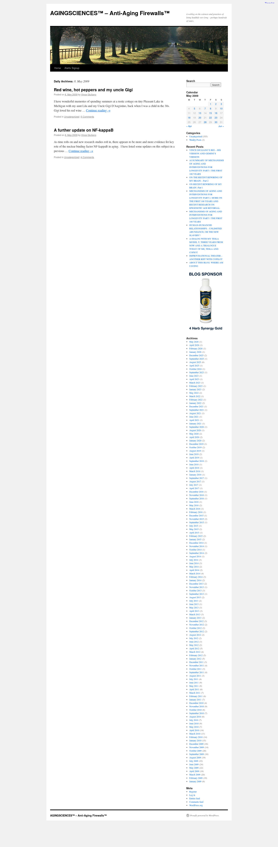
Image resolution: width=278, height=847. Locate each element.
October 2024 (195, 368)
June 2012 (194, 641)
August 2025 (195, 362)
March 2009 (194, 774)
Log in (192, 794)
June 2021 (194, 416)
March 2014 (194, 573)
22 (210, 117)
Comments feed (196, 801)
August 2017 (195, 481)
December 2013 (196, 583)
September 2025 (196, 358)
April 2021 (194, 420)
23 (216, 117)
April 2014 (194, 569)
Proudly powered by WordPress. (204, 815)
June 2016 (194, 501)
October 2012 (195, 627)
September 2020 (196, 426)
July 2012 (193, 638)
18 (189, 117)
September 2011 (196, 672)
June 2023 (194, 375)
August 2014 (195, 556)
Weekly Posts (195, 139)
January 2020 (195, 440)
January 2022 (195, 402)
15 (210, 113)
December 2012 (196, 621)
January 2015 (195, 539)
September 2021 (196, 409)
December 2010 (196, 702)
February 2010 (196, 736)
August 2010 (195, 716)
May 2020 (194, 433)
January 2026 (195, 351)
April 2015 (194, 532)
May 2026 (194, 341)
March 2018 (194, 471)
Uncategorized (71, 116)
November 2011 (196, 665)
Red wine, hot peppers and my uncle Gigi (93, 89)
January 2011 (195, 699)
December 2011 (196, 662)
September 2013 (196, 593)
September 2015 (196, 522)
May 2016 (194, 505)
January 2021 (195, 423)
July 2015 (193, 525)
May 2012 (194, 644)
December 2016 (196, 491)
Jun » (221, 126)
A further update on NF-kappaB (83, 130)
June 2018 (194, 464)
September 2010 (196, 713)
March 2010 (194, 733)
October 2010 (195, 709)
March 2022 (194, 396)
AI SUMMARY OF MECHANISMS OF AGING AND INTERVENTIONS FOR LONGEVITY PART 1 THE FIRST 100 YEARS (206, 167)
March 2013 (194, 614)
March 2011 (194, 692)
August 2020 (195, 430)
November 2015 (196, 518)
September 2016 (196, 498)
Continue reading (98, 110)
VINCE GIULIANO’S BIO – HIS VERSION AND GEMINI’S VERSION (205, 153)
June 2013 (194, 604)
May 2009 (194, 767)
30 (216, 122)
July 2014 (193, 559)
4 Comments (87, 157)
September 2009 (196, 754)
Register (193, 791)
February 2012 (196, 655)
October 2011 (195, 668)
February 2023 (196, 385)
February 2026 (196, 348)
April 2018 (194, 467)
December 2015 (196, 515)
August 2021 (195, 413)
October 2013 (195, 590)
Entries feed (194, 798)
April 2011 (194, 689)
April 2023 (194, 379)
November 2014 (196, 546)
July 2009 (193, 760)
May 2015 (194, 529)
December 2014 (196, 542)
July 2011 (193, 679)
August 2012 (195, 634)
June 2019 (194, 454)
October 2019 (195, 447)
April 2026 (194, 345)
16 (216, 113)
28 (205, 122)
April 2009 (194, 771)
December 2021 (196, 406)
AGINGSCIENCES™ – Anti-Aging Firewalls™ (110, 13)
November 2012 (196, 624)
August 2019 (195, 450)
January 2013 (195, 617)
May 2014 (194, 566)
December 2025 (196, 355)
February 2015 (196, 535)
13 (200, 113)
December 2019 (196, 443)
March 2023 (194, 382)
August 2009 (195, 757)
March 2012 (194, 651)
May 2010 (194, 726)
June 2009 (194, 764)
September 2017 (196, 477)
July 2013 (193, 600)
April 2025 (194, 365)
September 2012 (196, 631)
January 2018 (195, 474)
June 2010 (194, 723)
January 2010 (195, 740)
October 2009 (195, 750)
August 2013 (195, 597)
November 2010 (196, 706)
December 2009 (196, 743)
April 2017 (194, 488)
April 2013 (194, 610)
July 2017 (193, 484)
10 (221, 108)
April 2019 (194, 457)
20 (200, 117)
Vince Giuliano (88, 94)
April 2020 (194, 437)
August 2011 (195, 675)
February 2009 (196, 777)
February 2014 (196, 576)
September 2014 (196, 552)
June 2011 (194, 682)
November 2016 (196, 494)
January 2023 (195, 389)
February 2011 (196, 696)
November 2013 (196, 587)
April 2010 (194, 730)
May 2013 (194, 607)
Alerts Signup (71, 68)
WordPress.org (196, 805)
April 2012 (194, 648)
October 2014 (195, 549)
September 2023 (196, 372)
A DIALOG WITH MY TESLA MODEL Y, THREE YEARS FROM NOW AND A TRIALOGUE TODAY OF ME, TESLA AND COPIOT (206, 245)
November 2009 (196, 747)
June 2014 (194, 563)
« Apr (189, 126)
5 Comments (87, 116)
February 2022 (196, 399)
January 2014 (195, 580)
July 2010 (193, 719)
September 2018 (196, 460)
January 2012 (195, 658)
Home (57, 68)
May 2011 (194, 685)
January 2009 (195, 781)
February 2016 (196, 512)
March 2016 (194, 508)
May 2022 (194, 392)
